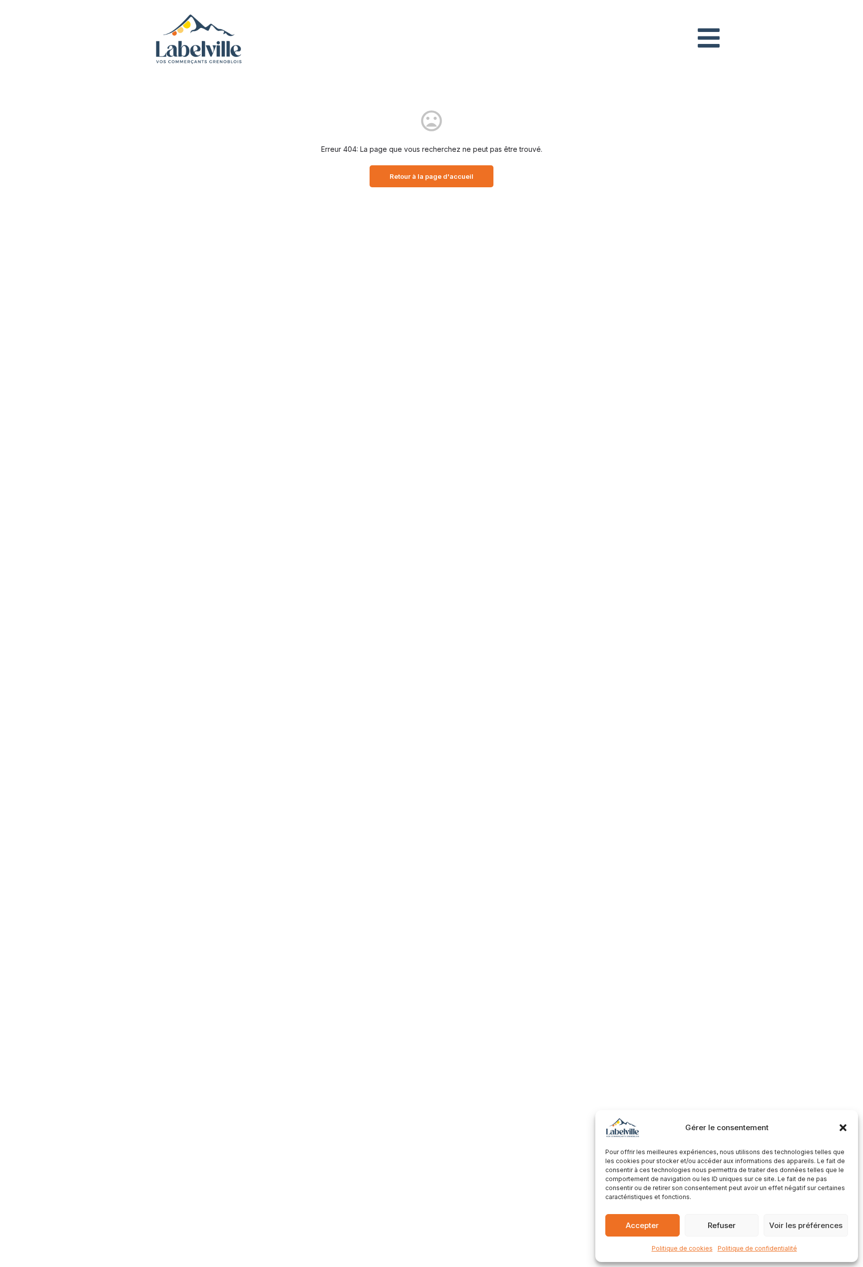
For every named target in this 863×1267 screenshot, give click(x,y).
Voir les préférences (806, 1225)
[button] (843, 1128)
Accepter (642, 1225)
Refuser (722, 1225)
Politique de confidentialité (757, 1248)
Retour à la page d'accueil (431, 176)
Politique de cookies (682, 1248)
